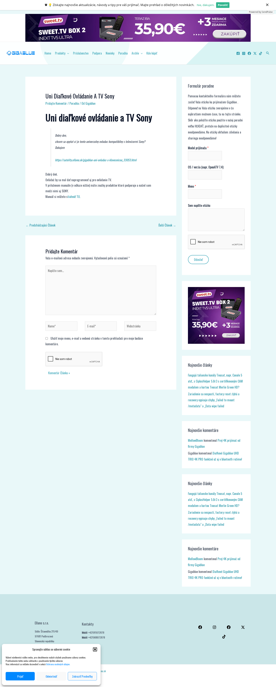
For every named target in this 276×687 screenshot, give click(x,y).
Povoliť (223, 5)
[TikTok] (260, 53)
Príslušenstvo (80, 53)
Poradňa (123, 53)
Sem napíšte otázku (199, 205)
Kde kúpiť (151, 53)
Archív (135, 53)
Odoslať (198, 259)
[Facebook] (238, 53)
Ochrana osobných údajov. (58, 664)
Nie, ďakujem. (206, 5)
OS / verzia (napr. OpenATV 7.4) (205, 167)
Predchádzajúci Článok (40, 225)
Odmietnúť (51, 676)
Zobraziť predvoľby (82, 676)
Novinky (110, 53)
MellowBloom (195, 440)
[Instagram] (243, 53)
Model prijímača (198, 148)
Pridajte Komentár (56, 103)
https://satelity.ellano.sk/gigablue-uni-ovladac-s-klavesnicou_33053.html (95, 160)
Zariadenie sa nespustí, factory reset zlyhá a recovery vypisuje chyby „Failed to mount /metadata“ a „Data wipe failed (213, 400)
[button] (95, 649)
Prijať (20, 676)
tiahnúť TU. (74, 196)
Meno (192, 186)
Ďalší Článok (167, 225)
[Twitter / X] (255, 53)
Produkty (60, 53)
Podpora (97, 53)
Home (47, 53)
